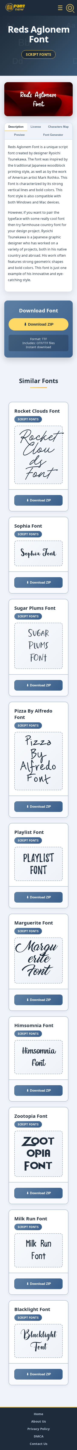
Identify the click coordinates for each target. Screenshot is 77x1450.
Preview (19, 134)
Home (38, 1414)
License (36, 126)
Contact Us (38, 1443)
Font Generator (53, 134)
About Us (38, 1421)
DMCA (38, 1436)
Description (16, 126)
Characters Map (58, 126)
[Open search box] (70, 8)
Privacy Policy (38, 1429)
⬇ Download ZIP (38, 324)
